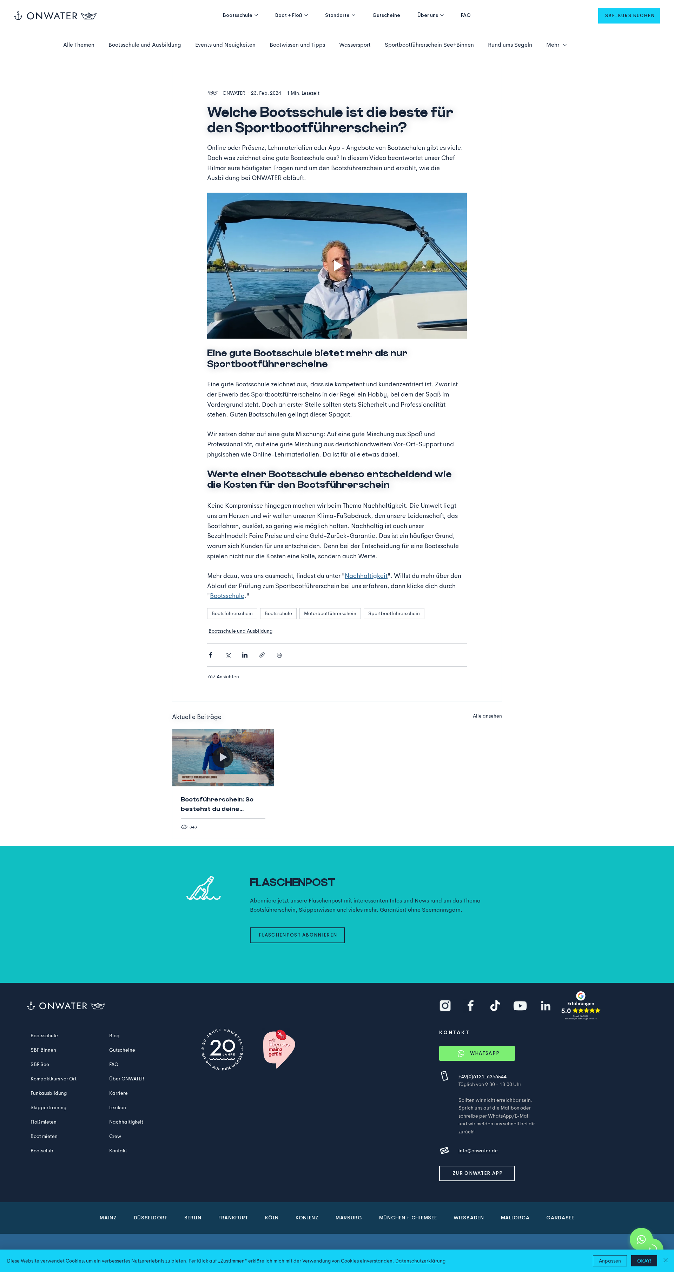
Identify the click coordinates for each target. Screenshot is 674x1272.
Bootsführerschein (232, 613)
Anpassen (610, 1261)
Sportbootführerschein (394, 613)
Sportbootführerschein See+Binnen (429, 44)
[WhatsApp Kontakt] (641, 1239)
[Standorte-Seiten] (353, 15)
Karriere (118, 1093)
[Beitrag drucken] (279, 655)
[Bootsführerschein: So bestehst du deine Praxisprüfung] (223, 757)
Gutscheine (122, 1050)
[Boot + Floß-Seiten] (306, 15)
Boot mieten (44, 1136)
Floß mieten (44, 1122)
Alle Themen (78, 44)
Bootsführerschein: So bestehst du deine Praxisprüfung (217, 804)
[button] (629, 16)
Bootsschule (278, 613)
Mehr (552, 44)
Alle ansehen (487, 716)
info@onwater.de (478, 1150)
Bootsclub (42, 1150)
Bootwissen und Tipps (297, 44)
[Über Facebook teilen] (210, 655)
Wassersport (355, 44)
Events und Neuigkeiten (225, 44)
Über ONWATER (126, 1078)
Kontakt (118, 1150)
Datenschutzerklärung (420, 1261)
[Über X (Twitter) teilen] (227, 655)
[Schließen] (665, 1260)
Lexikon (117, 1107)
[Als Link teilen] (262, 655)
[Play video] (337, 266)
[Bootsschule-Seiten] (256, 15)
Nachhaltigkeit (126, 1122)
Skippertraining (48, 1107)
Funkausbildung (49, 1093)
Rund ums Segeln (510, 44)
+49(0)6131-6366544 (482, 1076)
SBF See (40, 1064)
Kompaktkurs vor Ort (54, 1078)
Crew (115, 1136)
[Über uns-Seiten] (442, 15)
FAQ (113, 1064)
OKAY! (644, 1261)
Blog (114, 1035)
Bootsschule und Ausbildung (144, 44)
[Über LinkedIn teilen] (245, 655)
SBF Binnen (43, 1050)
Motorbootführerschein (330, 613)
